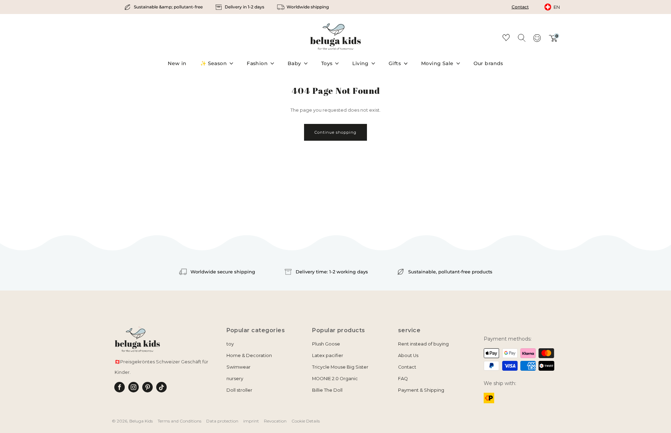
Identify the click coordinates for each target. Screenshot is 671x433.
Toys (327, 63)
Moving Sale (437, 63)
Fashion (257, 63)
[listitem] (164, 7)
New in (177, 63)
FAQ (403, 378)
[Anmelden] (536, 40)
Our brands (488, 63)
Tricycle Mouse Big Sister (340, 367)
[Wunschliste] (506, 38)
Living (360, 63)
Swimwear (238, 367)
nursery (234, 378)
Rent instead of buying (423, 344)
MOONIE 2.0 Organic (335, 378)
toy (230, 344)
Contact (520, 6)
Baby (294, 63)
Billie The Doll (327, 390)
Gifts (395, 63)
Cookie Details (305, 421)
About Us (408, 355)
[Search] (521, 37)
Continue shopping (335, 132)
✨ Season (213, 63)
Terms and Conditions (179, 421)
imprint (251, 421)
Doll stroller (239, 390)
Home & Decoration (249, 355)
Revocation (275, 421)
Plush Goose (326, 344)
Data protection (222, 421)
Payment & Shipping (421, 390)
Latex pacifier (327, 355)
